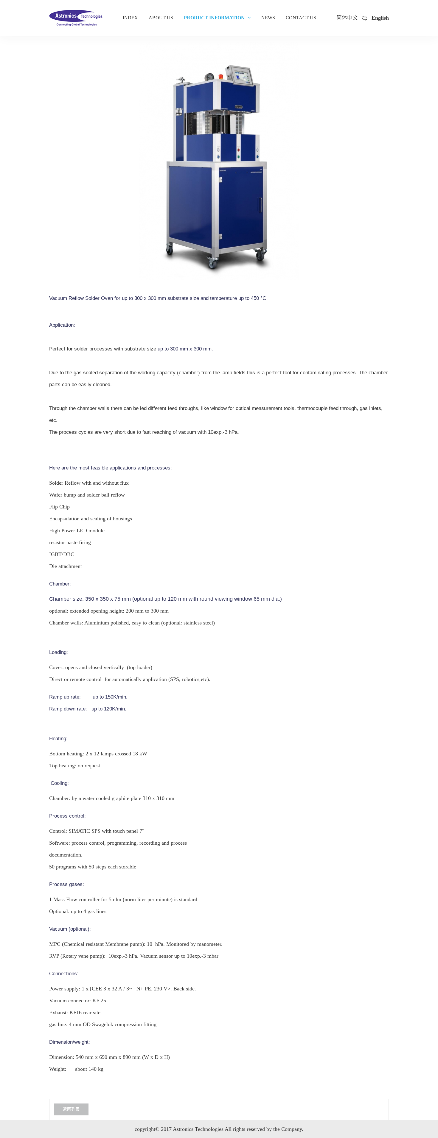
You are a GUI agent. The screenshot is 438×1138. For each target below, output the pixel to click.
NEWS (268, 17)
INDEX (130, 17)
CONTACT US (301, 17)
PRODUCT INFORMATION (214, 17)
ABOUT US (161, 17)
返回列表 (71, 1109)
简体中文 (347, 18)
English (380, 18)
